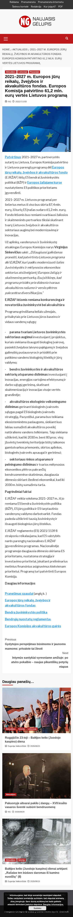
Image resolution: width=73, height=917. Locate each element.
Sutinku (37, 908)
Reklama (14, 1)
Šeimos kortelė (20, 6)
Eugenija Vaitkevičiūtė (17, 746)
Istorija (21, 729)
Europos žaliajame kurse (44, 182)
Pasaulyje (34, 72)
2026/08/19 (35, 881)
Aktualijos (10, 72)
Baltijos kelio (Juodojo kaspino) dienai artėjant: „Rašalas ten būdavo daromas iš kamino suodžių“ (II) (36, 872)
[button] (5, 38)
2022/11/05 (21, 101)
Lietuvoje (22, 72)
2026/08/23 (35, 746)
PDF (60, 6)
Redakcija (36, 6)
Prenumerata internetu (51, 1)
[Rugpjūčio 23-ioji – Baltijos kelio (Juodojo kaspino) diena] (36, 710)
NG (9, 101)
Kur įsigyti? (50, 6)
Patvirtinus (13, 157)
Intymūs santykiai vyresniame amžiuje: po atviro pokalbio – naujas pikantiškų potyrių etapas (39, 660)
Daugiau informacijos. (53, 904)
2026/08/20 (19, 812)
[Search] (67, 38)
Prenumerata (28, 1)
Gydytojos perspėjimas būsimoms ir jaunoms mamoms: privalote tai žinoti (35, 644)
